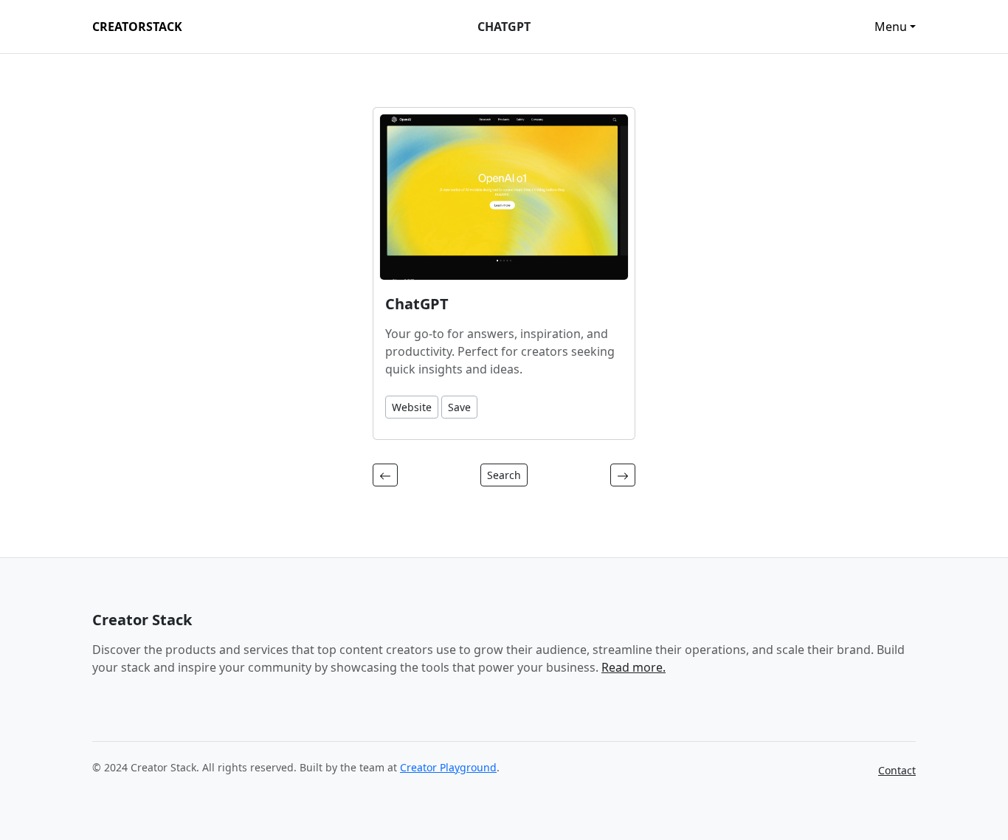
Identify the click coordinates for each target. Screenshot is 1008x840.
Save (459, 407)
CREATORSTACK (137, 26)
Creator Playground (448, 767)
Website (412, 407)
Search (504, 475)
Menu (890, 26)
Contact (897, 770)
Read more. (633, 667)
